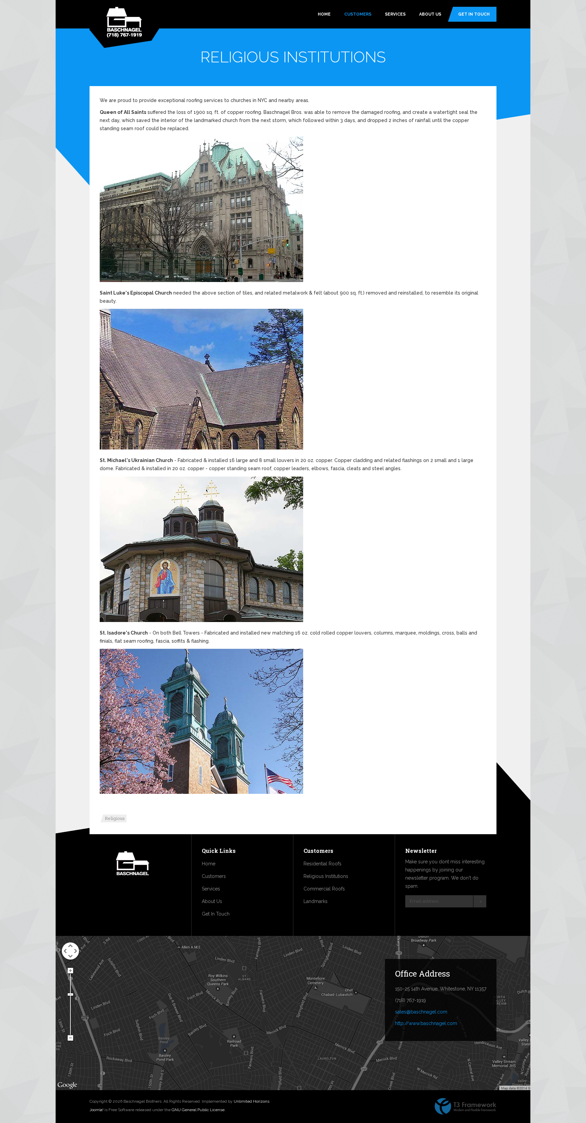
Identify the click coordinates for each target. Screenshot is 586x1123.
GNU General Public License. (199, 1109)
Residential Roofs (322, 863)
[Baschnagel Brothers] (124, 23)
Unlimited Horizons (251, 1101)
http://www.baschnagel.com (426, 1023)
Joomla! (96, 1109)
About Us (430, 14)
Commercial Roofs (324, 888)
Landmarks (316, 901)
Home (324, 14)
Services (395, 14)
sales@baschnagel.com (421, 1012)
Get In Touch (474, 14)
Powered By (465, 1106)
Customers (357, 14)
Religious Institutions (326, 876)
